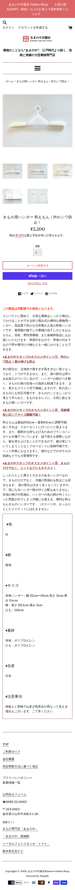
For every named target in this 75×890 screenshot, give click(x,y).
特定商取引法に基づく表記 (20, 766)
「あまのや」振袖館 (16, 836)
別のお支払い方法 (37, 283)
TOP (6, 744)
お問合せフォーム (14, 794)
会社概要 (8, 759)
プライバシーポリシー (17, 778)
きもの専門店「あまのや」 (20, 828)
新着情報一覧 (11, 782)
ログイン (8, 27)
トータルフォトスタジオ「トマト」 (26, 843)
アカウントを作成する (33, 27)
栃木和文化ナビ (13, 851)
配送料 (20, 235)
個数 (37, 246)
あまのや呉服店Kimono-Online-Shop (48, 871)
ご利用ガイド (11, 751)
